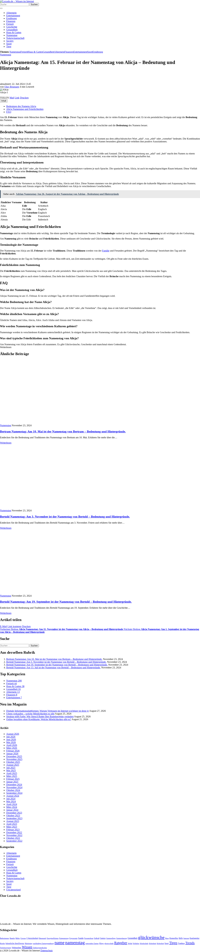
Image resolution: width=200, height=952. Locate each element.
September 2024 (14, 793)
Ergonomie (73, 938)
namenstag (75, 942)
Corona (23, 938)
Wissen (27, 947)
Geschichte (11, 26)
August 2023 (12, 821)
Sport (9, 43)
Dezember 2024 (14, 784)
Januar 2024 (12, 810)
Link (17, 97)
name (60, 942)
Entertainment (13, 15)
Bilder (17, 938)
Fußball (96, 938)
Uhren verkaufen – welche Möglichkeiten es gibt (30, 713)
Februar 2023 (13, 829)
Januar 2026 (12, 753)
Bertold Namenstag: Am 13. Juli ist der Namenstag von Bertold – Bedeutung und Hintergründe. (53, 667)
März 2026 (11, 748)
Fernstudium (88, 938)
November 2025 (14, 759)
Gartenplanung (121, 938)
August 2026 (12, 734)
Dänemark (42, 938)
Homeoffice (173, 938)
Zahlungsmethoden (40, 948)
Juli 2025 (10, 767)
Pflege (101, 943)
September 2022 (14, 841)
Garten (103, 938)
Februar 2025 (13, 779)
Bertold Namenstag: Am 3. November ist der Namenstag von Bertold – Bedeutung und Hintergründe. (65, 516)
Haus (167, 938)
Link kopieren (14, 626)
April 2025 (11, 773)
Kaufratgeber (194, 938)
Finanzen (10, 21)
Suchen (34, 4)
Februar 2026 (13, 751)
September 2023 (14, 818)
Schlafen (136, 943)
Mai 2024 (11, 801)
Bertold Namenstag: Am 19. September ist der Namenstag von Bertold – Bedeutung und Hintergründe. (66, 601)
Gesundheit (12, 29)
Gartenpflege (111, 938)
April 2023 (11, 824)
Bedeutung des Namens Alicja (21, 106)
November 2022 (14, 835)
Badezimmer (4, 938)
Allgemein (11, 12)
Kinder (2, 943)
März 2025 (11, 776)
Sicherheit (160, 943)
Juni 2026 (11, 739)
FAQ (8, 112)
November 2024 (14, 787)
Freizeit (10, 24)
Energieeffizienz (53, 938)
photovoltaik (109, 943)
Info (181, 938)
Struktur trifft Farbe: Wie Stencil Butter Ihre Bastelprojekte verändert (40, 716)
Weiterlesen (5, 442)
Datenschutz (46, 950)
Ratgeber (120, 943)
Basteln (12, 938)
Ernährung (11, 18)
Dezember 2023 (14, 813)
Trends (190, 943)
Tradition (181, 943)
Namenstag (11, 35)
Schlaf (130, 943)
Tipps (173, 943)
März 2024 (11, 807)
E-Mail (3, 626)
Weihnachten (16, 948)
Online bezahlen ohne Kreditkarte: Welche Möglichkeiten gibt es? (38, 719)
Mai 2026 (11, 742)
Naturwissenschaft (15, 38)
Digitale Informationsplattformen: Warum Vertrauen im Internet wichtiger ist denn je (47, 711)
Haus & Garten (13, 32)
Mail (12, 97)
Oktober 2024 (13, 790)
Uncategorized (13, 889)
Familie (105, 250)
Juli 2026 (10, 737)
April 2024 (11, 804)
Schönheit (152, 943)
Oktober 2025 (13, 762)
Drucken (24, 97)
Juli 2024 (10, 798)
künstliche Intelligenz (15, 943)
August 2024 (12, 796)
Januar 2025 (12, 782)
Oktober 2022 (13, 838)
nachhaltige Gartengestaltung (43, 943)
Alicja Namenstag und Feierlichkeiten (24, 109)
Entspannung (64, 938)
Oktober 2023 (13, 815)
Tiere (8, 46)
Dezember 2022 (14, 832)
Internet (186, 938)
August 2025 (12, 765)
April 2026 (11, 745)
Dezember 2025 (14, 756)
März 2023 (11, 827)
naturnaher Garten (92, 943)
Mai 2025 (11, 770)
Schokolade (144, 943)
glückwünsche (151, 937)
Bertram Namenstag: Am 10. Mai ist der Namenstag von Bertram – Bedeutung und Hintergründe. (63, 431)
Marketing (28, 943)
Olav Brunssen (11, 86)
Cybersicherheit (32, 938)
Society (10, 41)
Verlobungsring (5, 948)
